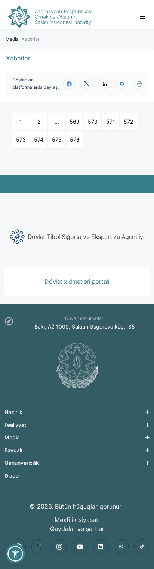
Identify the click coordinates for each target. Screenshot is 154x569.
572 (128, 121)
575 (57, 139)
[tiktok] (141, 546)
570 (93, 121)
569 (75, 121)
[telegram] (122, 84)
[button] (15, 554)
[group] (77, 237)
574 (38, 139)
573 (21, 139)
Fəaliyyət (15, 425)
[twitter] (87, 84)
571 (110, 121)
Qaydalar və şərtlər (77, 528)
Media (12, 39)
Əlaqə (11, 475)
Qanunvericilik (21, 463)
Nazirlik (13, 412)
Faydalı (13, 450)
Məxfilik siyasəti (77, 519)
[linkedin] (104, 84)
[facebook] (69, 84)
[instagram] (59, 546)
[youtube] (80, 546)
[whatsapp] (121, 546)
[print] (139, 84)
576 (75, 139)
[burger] (142, 17)
